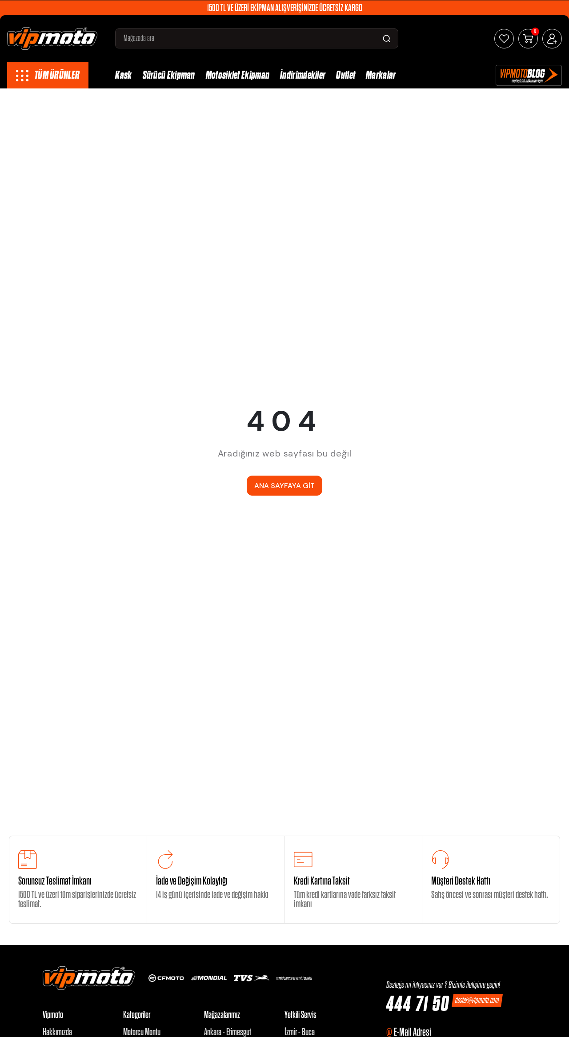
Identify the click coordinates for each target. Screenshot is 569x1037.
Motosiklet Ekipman (237, 75)
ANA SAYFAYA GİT (284, 485)
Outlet (345, 75)
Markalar (381, 75)
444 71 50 (417, 1004)
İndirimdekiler (302, 75)
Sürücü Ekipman (169, 75)
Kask (123, 75)
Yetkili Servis (300, 1015)
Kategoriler (136, 1015)
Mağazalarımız (222, 1015)
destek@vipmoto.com (477, 1000)
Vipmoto (53, 1015)
